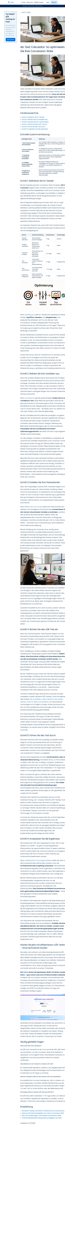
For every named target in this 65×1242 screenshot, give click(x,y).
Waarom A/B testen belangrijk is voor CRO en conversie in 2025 (43, 1113)
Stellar (25, 972)
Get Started (10, 39)
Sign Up (54, 2)
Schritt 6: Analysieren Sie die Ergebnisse (35, 129)
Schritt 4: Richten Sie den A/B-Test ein (34, 124)
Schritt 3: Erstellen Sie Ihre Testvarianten (35, 122)
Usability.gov (29, 315)
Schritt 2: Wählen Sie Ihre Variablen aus (34, 119)
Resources (30, 2)
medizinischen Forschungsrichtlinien (38, 860)
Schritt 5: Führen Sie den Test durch (33, 127)
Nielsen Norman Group (33, 507)
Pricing (23, 2)
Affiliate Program (38, 2)
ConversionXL (30, 398)
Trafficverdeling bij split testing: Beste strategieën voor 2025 (42, 1118)
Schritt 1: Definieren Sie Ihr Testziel (33, 117)
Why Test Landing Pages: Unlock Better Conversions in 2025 (41, 1116)
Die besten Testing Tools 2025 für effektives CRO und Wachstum (43, 1111)
